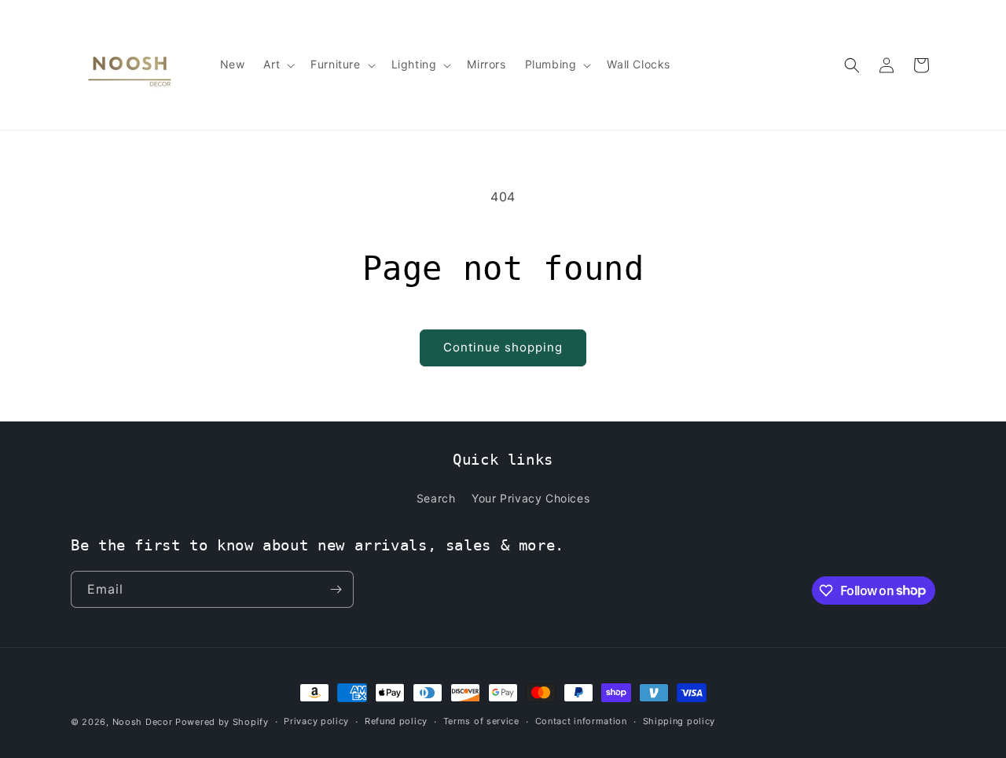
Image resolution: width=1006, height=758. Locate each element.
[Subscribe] (335, 589)
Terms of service (481, 721)
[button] (277, 64)
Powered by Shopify (222, 721)
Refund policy (396, 721)
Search (436, 498)
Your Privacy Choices (530, 498)
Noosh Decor (142, 721)
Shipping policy (679, 721)
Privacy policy (316, 721)
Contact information (581, 721)
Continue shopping (503, 347)
